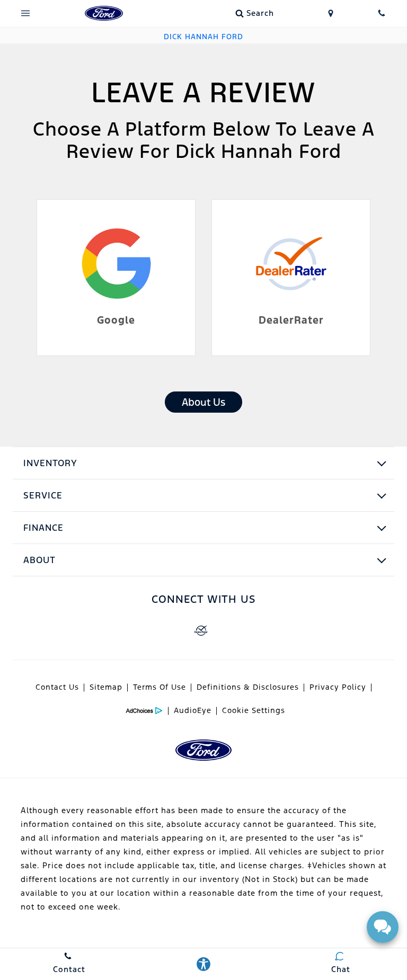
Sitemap (106, 687)
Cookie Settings (253, 710)
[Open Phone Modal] (381, 13)
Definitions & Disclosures (248, 687)
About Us (203, 402)
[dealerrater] (201, 631)
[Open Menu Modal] (25, 13)
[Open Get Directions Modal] (330, 13)
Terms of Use (159, 687)
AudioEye (192, 710)
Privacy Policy (337, 687)
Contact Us (57, 687)
